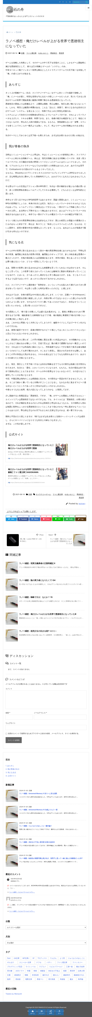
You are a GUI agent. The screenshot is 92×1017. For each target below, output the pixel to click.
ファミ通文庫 (31, 53)
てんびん (53, 958)
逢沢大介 (45, 975)
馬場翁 (62, 979)
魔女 (71, 979)
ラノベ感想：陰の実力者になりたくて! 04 (37, 580)
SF (33, 958)
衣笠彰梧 (35, 975)
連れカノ (56, 975)
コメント (9, 689)
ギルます (10, 962)
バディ (49, 962)
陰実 (9, 979)
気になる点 (11, 772)
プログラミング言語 (14, 967)
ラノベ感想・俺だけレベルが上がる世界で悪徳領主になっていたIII (47, 614)
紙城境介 (17, 975)
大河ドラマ (19, 971)
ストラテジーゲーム (43, 494)
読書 (19, 32)
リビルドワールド (56, 967)
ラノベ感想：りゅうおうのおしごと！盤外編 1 (35, 826)
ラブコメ (42, 967)
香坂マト (40, 979)
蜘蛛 (26, 975)
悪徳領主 (53, 53)
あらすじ (10, 766)
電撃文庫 (28, 979)
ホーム (10, 32)
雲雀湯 (17, 979)
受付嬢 (9, 971)
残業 (65, 971)
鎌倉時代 (66, 975)
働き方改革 (80, 967)
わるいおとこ (43, 53)
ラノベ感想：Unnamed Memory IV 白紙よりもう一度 (38, 810)
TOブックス (42, 958)
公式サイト (11, 776)
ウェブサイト (11, 723)
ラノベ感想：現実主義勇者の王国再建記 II (37, 563)
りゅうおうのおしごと (76, 958)
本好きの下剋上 (54, 971)
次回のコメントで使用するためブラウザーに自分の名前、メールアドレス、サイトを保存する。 (44, 733)
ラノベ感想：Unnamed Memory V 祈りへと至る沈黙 (38, 793)
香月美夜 (51, 979)
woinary (82, 503)
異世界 (61, 53)
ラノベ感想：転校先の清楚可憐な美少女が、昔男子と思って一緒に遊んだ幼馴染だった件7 (51, 858)
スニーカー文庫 (25, 962)
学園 (28, 971)
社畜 (9, 975)
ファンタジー (77, 962)
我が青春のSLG (12, 769)
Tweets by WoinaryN (14, 994)
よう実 (62, 958)
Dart (9, 958)
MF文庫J (26, 958)
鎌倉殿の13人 (79, 975)
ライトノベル (31, 967)
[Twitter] (59, 2)
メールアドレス (40, 713)
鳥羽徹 (80, 979)
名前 (8, 713)
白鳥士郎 (81, 971)
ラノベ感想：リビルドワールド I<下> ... (22, 892)
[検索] (87, 2)
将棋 (35, 971)
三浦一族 (69, 967)
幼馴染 (42, 971)
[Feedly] (70, 2)
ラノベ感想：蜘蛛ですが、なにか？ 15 (35, 597)
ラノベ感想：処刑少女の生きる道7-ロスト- (38, 631)
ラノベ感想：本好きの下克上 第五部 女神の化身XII (37, 842)
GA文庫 (16, 958)
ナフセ (38, 962)
